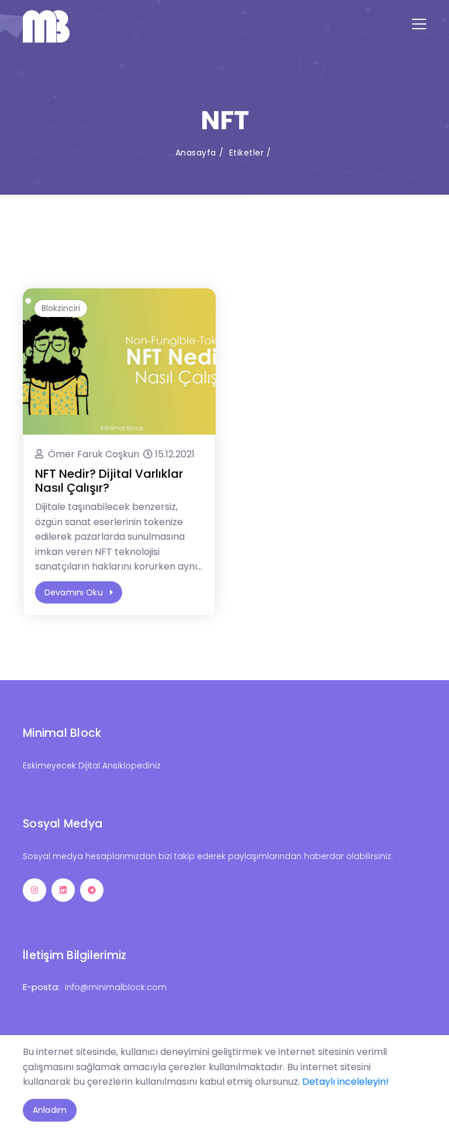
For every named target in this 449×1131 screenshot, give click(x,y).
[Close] (416, 1055)
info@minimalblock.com (116, 987)
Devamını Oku (74, 592)
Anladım (50, 1110)
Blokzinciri (61, 308)
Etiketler (246, 152)
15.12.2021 (175, 454)
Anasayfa (195, 152)
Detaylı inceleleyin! (345, 1081)
